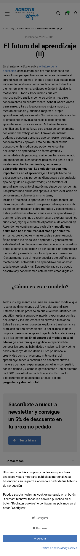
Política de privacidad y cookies (59, 548)
